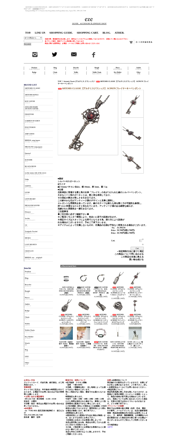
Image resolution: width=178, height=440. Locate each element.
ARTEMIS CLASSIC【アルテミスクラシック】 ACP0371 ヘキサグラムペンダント (66, 318)
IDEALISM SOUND (32, 206)
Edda (27, 180)
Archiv (30, 219)
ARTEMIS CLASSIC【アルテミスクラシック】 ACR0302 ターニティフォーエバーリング (100, 318)
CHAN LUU (29, 251)
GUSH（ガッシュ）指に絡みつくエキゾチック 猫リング (135, 344)
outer (27, 356)
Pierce (117, 68)
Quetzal (28, 154)
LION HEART (30, 199)
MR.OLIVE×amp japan (33, 147)
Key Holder (117, 72)
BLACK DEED (30, 167)
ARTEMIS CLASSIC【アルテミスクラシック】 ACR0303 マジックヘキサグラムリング (118, 318)
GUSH (27, 193)
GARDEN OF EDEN (32, 121)
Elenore (29, 212)
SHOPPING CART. (88, 32)
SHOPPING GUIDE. (61, 32)
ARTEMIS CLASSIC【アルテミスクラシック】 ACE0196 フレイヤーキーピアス (135, 318)
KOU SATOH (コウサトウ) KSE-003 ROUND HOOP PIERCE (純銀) (84, 290)
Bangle (97, 68)
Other (138, 72)
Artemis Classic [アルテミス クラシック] (78, 81)
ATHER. (119, 32)
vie (26, 225)
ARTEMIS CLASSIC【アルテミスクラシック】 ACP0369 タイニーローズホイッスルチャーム (118, 292)
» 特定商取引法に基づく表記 (130, 251)
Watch (27, 343)
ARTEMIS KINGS (31, 95)
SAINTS (29, 186)
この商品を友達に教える (132, 257)
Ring (55, 68)
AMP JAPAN (30, 134)
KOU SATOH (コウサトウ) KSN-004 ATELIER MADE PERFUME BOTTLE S (118, 345)
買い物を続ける (136, 259)
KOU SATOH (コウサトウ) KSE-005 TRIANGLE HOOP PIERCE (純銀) (101, 291)
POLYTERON (30, 128)
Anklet (138, 68)
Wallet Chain (97, 72)
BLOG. (107, 32)
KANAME (28, 160)
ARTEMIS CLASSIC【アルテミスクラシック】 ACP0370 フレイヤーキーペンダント (135, 291)
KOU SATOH (30, 102)
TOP (59, 81)
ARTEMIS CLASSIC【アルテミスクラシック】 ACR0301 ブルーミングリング (83, 318)
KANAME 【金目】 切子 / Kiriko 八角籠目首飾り (84, 344)
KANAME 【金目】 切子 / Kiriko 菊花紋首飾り (67, 344)
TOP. (28, 32)
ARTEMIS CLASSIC (32, 89)
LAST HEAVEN (31, 245)
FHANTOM (29, 115)
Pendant (34, 68)
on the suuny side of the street (35, 173)
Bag (26, 350)
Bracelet (76, 68)
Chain (55, 72)
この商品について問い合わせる (129, 254)
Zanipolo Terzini (31, 232)
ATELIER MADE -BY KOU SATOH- (32, 108)
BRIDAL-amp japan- (32, 141)
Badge (34, 72)
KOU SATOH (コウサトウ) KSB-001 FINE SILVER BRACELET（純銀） (100, 344)
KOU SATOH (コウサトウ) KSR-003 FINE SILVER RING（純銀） (67, 290)
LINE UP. (40, 32)
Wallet (76, 72)
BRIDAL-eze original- (33, 258)
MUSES (31, 238)
